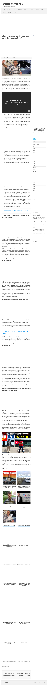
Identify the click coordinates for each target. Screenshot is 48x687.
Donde (34, 165)
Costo (37, 9)
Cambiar (25, 9)
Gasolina (34, 171)
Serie (33, 197)
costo (34, 157)
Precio (34, 188)
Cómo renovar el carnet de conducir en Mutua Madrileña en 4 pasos (9, 675)
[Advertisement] (24, 23)
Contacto (15, 12)
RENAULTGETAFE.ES (13, 4)
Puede (34, 190)
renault (34, 192)
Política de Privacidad (41, 682)
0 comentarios (28, 57)
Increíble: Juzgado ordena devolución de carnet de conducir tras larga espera (39, 226)
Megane (31, 9)
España (34, 169)
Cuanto (7, 666)
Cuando (4, 12)
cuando (34, 159)
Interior (34, 173)
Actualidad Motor (36, 144)
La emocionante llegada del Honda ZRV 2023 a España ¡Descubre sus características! (38, 230)
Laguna (14, 9)
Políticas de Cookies (33, 682)
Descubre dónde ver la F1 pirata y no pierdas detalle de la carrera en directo (23, 675)
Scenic (42, 9)
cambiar (34, 148)
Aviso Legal (27, 682)
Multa (34, 182)
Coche (34, 152)
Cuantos (20, 9)
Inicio (4, 9)
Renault (8, 9)
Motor (34, 180)
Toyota (34, 199)
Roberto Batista (7, 57)
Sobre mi (9, 12)
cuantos (34, 163)
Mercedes (34, 178)
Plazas (34, 186)
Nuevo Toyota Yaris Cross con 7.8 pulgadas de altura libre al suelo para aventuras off (39, 218)
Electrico (34, 167)
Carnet (34, 150)
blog (33, 146)
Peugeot (34, 184)
